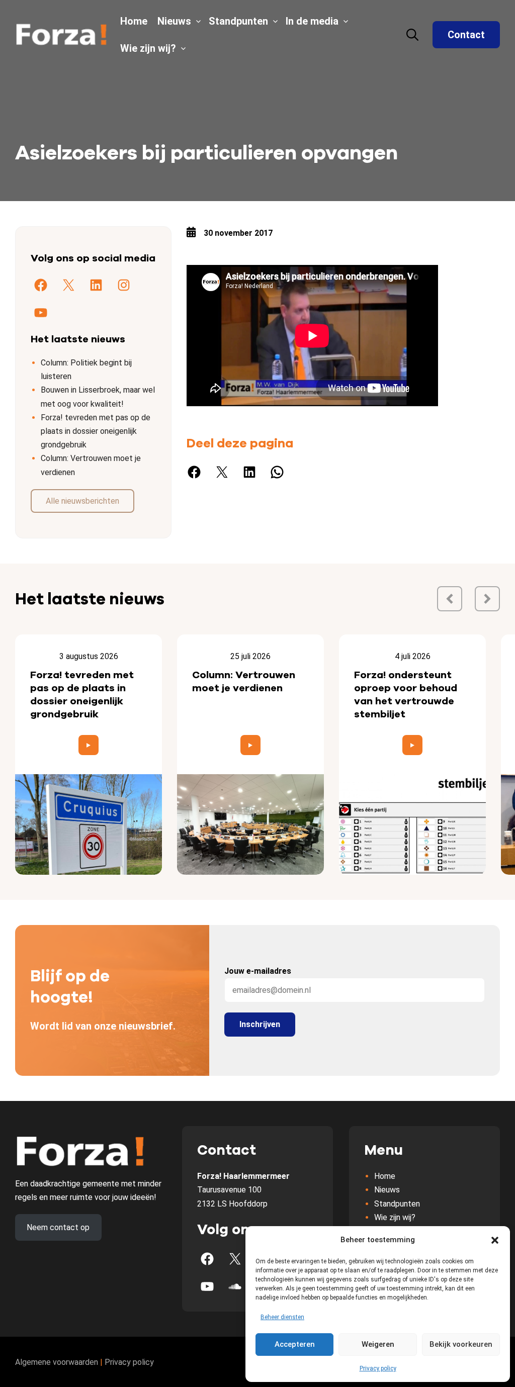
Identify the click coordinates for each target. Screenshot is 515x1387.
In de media (312, 21)
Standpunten (238, 21)
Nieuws (174, 21)
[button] (495, 1240)
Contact (466, 35)
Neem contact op (58, 1227)
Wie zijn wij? (148, 48)
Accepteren (295, 1344)
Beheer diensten (282, 1317)
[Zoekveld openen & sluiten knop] (412, 34)
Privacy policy (378, 1368)
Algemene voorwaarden (56, 1362)
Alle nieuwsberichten (82, 501)
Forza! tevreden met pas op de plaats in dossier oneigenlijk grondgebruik (95, 431)
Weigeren (378, 1344)
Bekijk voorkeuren (461, 1344)
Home (133, 21)
